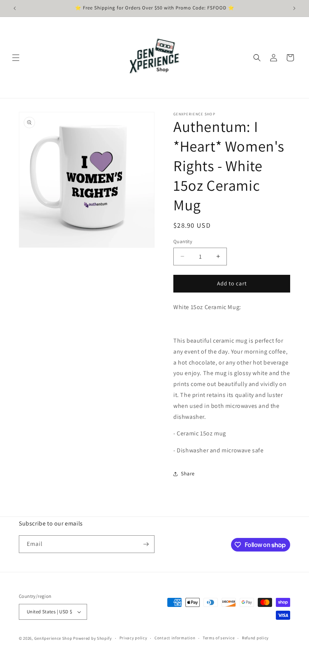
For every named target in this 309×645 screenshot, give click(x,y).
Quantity (182, 241)
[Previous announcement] (14, 8)
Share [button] (188, 473)
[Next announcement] (294, 8)
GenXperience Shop (53, 638)
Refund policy (255, 637)
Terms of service (218, 637)
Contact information (174, 637)
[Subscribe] (146, 544)
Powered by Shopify (92, 638)
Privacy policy (133, 637)
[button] (16, 57)
